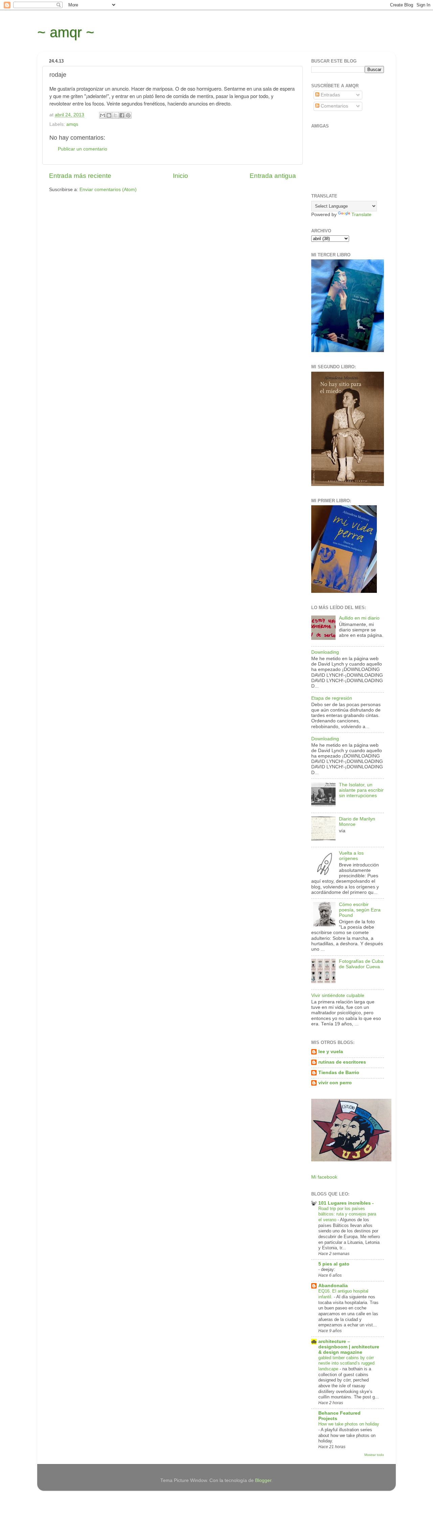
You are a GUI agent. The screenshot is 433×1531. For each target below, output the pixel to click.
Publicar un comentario (82, 149)
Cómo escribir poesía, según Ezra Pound (360, 910)
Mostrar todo (374, 1455)
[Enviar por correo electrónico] (102, 115)
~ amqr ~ (65, 32)
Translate (361, 214)
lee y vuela (330, 1051)
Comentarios (333, 106)
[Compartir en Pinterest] (128, 115)
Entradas (329, 94)
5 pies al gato (333, 1264)
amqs (72, 124)
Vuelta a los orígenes (351, 856)
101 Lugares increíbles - (346, 1203)
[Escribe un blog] (109, 115)
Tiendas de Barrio (338, 1072)
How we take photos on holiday (348, 1423)
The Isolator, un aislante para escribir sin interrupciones (361, 790)
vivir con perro (335, 1082)
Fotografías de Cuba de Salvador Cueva (361, 964)
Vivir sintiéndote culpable (337, 995)
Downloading (325, 652)
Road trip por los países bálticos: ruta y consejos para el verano (347, 1214)
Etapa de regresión (331, 698)
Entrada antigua (273, 175)
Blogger (263, 1480)
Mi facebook (324, 1177)
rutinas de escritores (342, 1062)
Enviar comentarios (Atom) (108, 189)
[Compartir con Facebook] (121, 115)
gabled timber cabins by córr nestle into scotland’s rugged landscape (346, 1363)
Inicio (180, 175)
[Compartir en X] (115, 115)
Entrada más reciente (80, 175)
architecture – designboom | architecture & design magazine (348, 1347)
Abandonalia (333, 1285)
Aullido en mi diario (359, 618)
